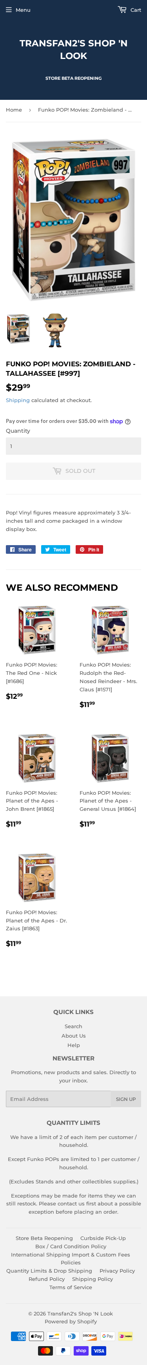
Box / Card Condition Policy (70, 1246)
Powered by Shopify (71, 1321)
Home (14, 110)
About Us (74, 1035)
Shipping (18, 400)
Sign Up (126, 1099)
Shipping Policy (92, 1279)
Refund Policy (47, 1279)
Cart (135, 10)
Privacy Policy (117, 1271)
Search (73, 1026)
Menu (23, 10)
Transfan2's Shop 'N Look (74, 49)
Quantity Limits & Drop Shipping (49, 1271)
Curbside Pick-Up (103, 1238)
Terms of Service (70, 1287)
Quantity (18, 430)
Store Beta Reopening (44, 1238)
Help (73, 1045)
